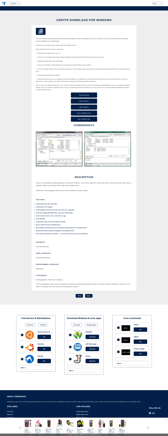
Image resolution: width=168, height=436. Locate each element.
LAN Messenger (91, 344)
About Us (10, 414)
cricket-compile (139, 349)
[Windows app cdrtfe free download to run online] (41, 31)
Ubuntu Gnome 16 (43, 332)
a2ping (136, 337)
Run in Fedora (84, 107)
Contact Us (10, 417)
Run (44, 337)
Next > (89, 296)
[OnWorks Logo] (4, 3)
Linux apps (77, 325)
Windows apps (91, 325)
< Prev (79, 296)
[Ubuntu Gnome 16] (30, 335)
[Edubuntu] (30, 347)
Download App (84, 95)
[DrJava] (78, 359)
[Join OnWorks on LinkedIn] (150, 413)
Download (92, 337)
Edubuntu (40, 344)
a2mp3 (136, 324)
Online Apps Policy (82, 411)
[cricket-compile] (126, 351)
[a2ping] (126, 339)
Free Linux (30, 325)
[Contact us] (153, 413)
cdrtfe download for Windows (84, 20)
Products (13, 3)
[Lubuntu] (30, 359)
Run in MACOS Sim (84, 119)
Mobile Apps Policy (82, 414)
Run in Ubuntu (84, 101)
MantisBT (89, 332)
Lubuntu (40, 356)
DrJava (88, 356)
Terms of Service (81, 417)
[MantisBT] (78, 335)
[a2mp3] (126, 327)
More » (23, 368)
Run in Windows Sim (84, 113)
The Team (10, 411)
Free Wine (43, 325)
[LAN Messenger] (78, 347)
